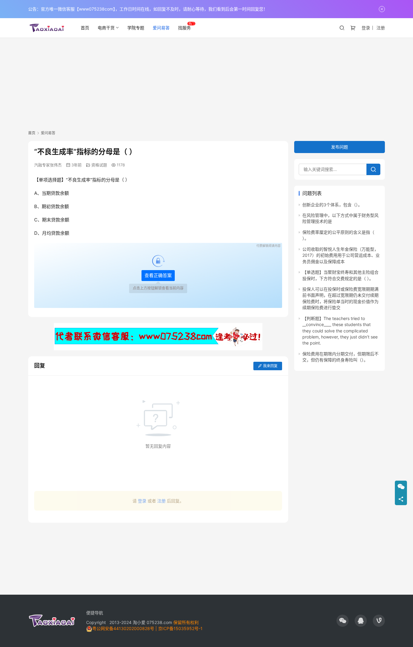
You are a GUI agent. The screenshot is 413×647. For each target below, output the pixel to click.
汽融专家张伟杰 (48, 164)
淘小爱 (139, 622)
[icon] (343, 621)
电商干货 (106, 27)
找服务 (184, 27)
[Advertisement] (206, 83)
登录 (366, 27)
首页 (85, 27)
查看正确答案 (158, 275)
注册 (380, 27)
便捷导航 (94, 612)
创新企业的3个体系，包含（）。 (332, 204)
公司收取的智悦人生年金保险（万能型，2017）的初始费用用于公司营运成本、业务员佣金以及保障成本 (341, 255)
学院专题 (135, 27)
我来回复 (270, 366)
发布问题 (339, 146)
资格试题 (99, 164)
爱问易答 (161, 27)
